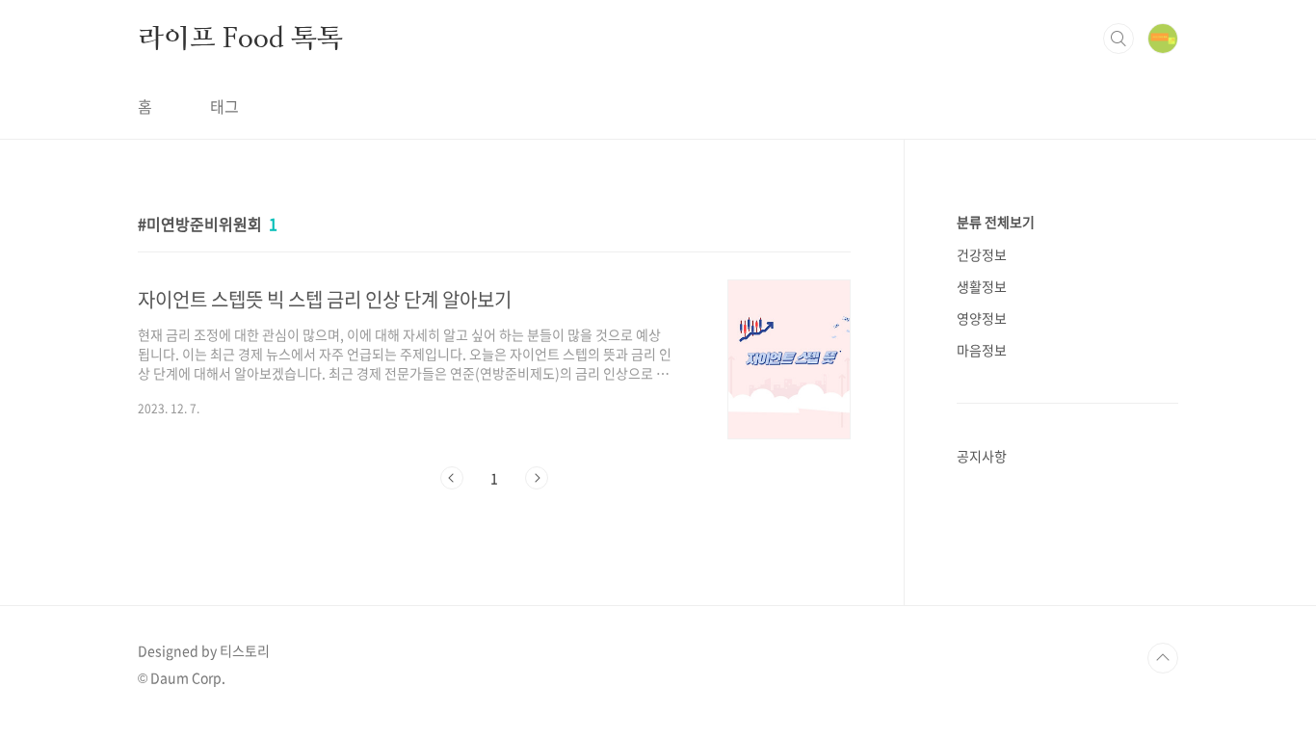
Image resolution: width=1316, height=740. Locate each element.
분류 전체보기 (996, 221)
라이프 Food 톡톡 (240, 37)
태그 (224, 106)
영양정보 (982, 318)
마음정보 (982, 349)
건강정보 (982, 254)
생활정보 (982, 286)
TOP (1162, 658)
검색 (1118, 38)
